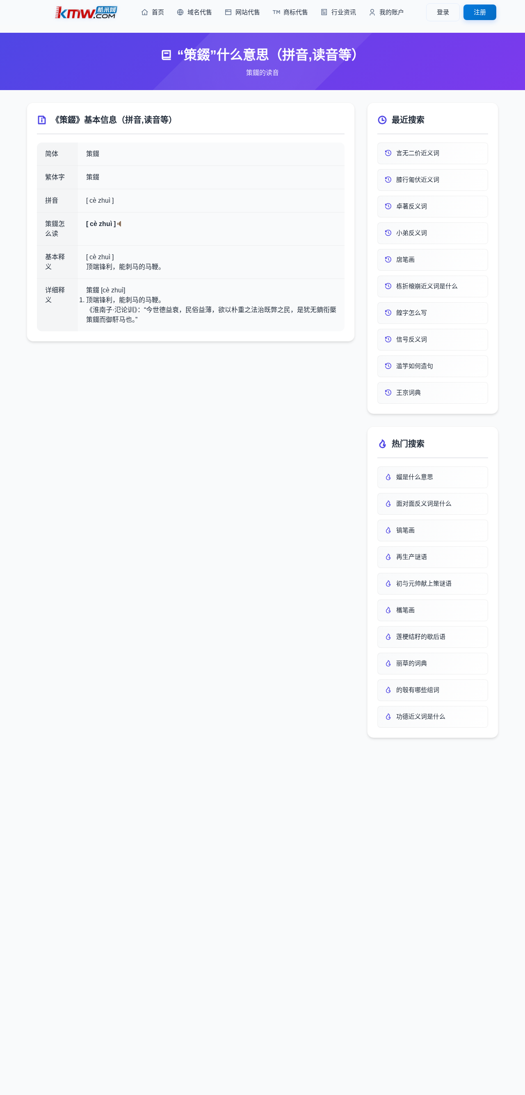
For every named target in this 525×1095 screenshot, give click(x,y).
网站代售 (247, 12)
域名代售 (199, 12)
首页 (158, 12)
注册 (480, 12)
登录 (443, 12)
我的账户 (391, 12)
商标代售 (295, 12)
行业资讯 (343, 12)
